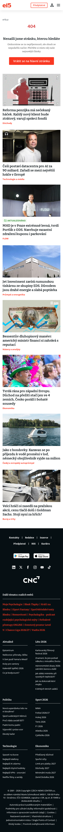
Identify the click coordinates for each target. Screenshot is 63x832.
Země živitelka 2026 (44, 777)
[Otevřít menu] (58, 5)
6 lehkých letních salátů (46, 688)
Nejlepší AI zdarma (11, 763)
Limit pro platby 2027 (45, 763)
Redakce (29, 537)
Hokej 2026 (40, 717)
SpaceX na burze (10, 754)
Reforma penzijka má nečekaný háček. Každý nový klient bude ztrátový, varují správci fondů (26, 114)
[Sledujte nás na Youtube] (42, 567)
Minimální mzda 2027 (45, 772)
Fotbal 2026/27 (42, 712)
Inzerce (44, 537)
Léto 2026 (41, 641)
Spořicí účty (41, 759)
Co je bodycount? (11, 672)
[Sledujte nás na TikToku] (49, 567)
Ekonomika (42, 746)
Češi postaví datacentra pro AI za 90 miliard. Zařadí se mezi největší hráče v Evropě (29, 170)
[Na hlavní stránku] (7, 5)
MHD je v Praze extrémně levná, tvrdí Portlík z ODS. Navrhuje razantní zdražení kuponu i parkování (31, 230)
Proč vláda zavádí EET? (13, 720)
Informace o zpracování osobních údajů (26, 812)
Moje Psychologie (12, 604)
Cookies (51, 812)
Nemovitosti (19, 614)
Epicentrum (8, 650)
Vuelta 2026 (38, 630)
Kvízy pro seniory (11, 663)
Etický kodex (15, 824)
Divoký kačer (9, 733)
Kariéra (45, 543)
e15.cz (5, 19)
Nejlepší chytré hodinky (14, 768)
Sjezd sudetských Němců (14, 715)
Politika (7, 699)
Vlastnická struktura (41, 816)
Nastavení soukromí (20, 816)
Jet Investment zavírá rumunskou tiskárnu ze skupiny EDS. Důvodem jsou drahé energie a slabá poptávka (30, 286)
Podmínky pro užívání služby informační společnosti (31, 808)
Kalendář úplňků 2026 (13, 668)
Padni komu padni (11, 724)
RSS (34, 543)
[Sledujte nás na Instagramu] (35, 567)
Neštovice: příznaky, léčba (15, 654)
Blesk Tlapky (31, 604)
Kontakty (14, 537)
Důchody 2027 (42, 768)
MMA (38, 708)
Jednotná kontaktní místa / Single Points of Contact (30, 820)
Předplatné (19, 543)
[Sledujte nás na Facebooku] (28, 567)
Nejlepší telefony (11, 759)
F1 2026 (39, 726)
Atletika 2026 (41, 730)
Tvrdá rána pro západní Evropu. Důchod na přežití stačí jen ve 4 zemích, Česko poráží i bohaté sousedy (26, 397)
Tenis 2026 (40, 721)
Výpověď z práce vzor (13, 729)
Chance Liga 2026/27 (18, 630)
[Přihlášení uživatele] (52, 5)
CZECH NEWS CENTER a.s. (43, 790)
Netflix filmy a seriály (13, 777)
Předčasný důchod (44, 754)
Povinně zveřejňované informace (39, 824)
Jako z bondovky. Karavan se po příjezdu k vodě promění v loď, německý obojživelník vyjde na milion (31, 454)
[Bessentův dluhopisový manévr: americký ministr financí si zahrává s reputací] (31, 316)
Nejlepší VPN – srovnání (14, 772)
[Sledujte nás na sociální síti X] (20, 567)
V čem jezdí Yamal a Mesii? (15, 659)
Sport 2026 (41, 699)
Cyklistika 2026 (42, 735)
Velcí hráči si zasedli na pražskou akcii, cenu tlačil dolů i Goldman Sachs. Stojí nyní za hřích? (27, 510)
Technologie (10, 746)
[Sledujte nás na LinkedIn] (13, 567)
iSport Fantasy (20, 609)
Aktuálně (8, 641)
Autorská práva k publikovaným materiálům (31, 804)
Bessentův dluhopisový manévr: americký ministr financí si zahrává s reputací (30, 340)
